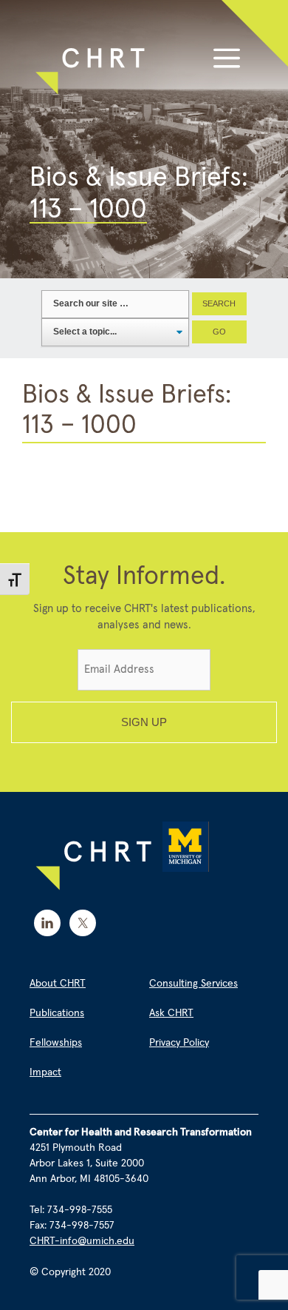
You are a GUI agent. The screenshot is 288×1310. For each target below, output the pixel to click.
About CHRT (58, 983)
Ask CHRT (171, 1013)
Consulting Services (193, 983)
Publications (57, 1013)
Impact (45, 1072)
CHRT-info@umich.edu (82, 1241)
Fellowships (56, 1043)
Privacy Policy (179, 1043)
